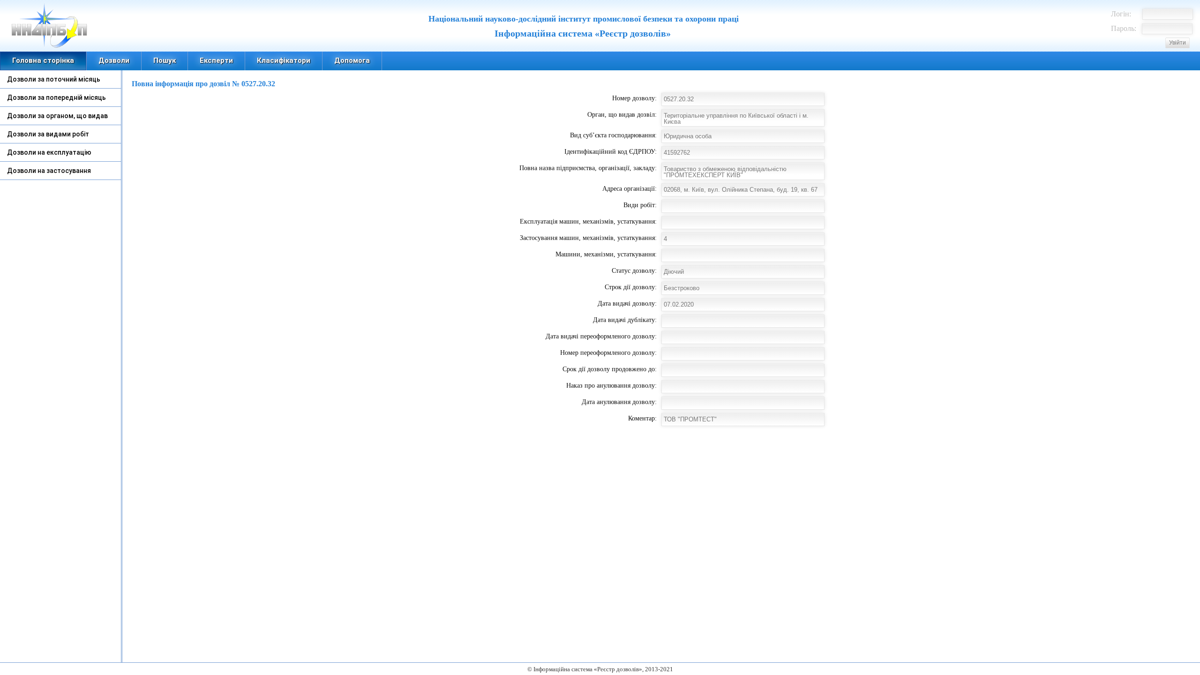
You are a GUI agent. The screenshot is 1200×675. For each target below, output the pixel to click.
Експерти (216, 60)
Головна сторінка (43, 60)
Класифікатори (283, 60)
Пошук (164, 60)
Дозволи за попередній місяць (56, 97)
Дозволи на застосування (49, 170)
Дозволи (113, 60)
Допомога (352, 60)
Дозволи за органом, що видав (57, 116)
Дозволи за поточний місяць (53, 79)
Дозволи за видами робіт (48, 134)
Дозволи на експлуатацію (49, 152)
